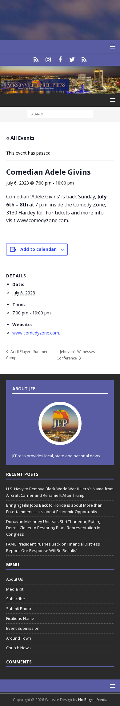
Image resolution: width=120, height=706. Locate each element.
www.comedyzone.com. (36, 333)
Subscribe (15, 598)
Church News (18, 647)
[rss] (84, 59)
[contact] (36, 59)
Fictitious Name (20, 618)
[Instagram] (48, 59)
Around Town (18, 638)
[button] (111, 46)
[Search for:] (60, 114)
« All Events (20, 138)
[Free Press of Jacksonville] (60, 90)
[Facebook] (60, 59)
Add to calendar (38, 249)
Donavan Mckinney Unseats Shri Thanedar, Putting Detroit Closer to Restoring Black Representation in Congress (53, 528)
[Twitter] (72, 59)
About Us (14, 579)
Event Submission (22, 628)
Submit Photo (18, 608)
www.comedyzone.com (42, 220)
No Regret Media (92, 699)
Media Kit (14, 589)
